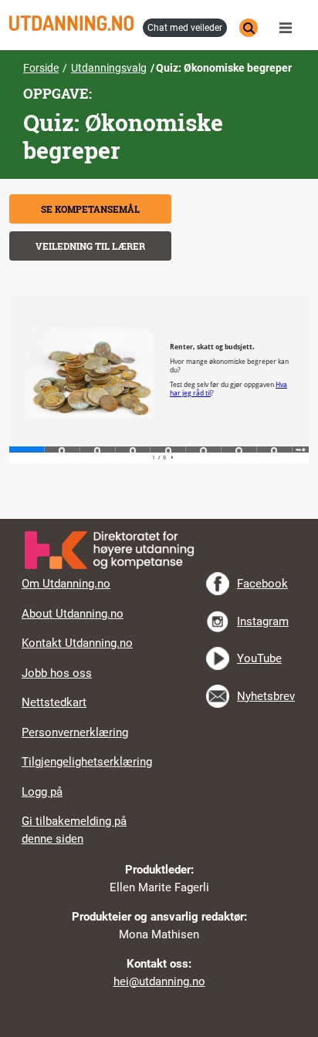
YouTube (259, 658)
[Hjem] (71, 23)
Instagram (263, 621)
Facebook (262, 584)
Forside (41, 68)
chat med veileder (184, 27)
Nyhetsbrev (266, 696)
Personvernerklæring (75, 732)
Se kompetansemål (90, 209)
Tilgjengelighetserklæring (87, 762)
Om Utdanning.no (66, 584)
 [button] (159, 518)
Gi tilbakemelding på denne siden (74, 830)
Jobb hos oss (57, 673)
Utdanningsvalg (109, 68)
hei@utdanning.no (159, 981)
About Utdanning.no (72, 614)
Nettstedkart (54, 702)
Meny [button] (289, 27)
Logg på (42, 792)
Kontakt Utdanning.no (77, 643)
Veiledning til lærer (90, 246)
